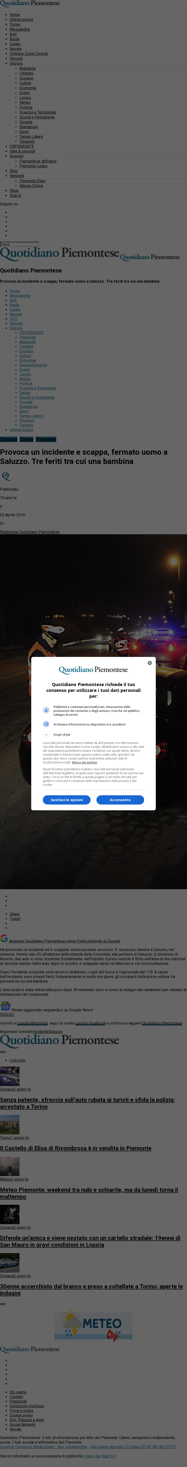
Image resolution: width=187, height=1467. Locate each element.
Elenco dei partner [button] (84, 762)
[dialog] (93, 733)
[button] (93, 734)
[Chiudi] (150, 663)
